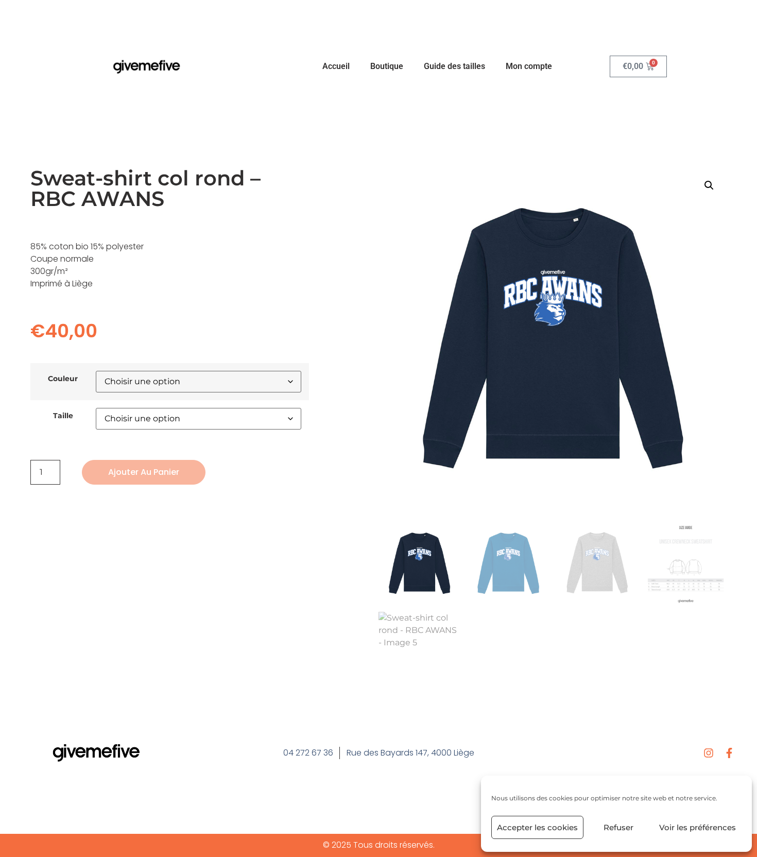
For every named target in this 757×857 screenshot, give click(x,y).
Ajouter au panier (143, 472)
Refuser (618, 827)
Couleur (63, 378)
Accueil (336, 66)
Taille (63, 415)
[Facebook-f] (729, 753)
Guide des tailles (454, 66)
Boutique (386, 66)
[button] (709, 185)
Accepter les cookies (537, 827)
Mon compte (529, 66)
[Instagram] (708, 753)
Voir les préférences (697, 827)
